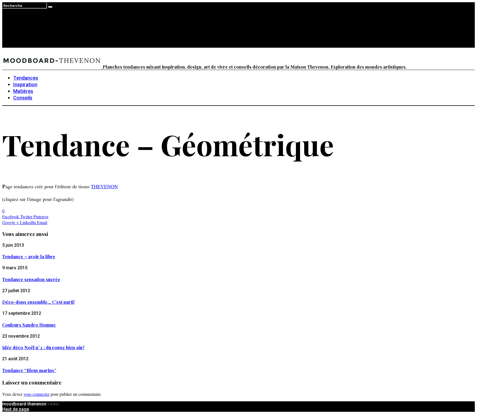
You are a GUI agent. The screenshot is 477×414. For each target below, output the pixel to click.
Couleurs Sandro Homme (29, 325)
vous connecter (36, 394)
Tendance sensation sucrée (31, 279)
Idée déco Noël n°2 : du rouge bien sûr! (43, 347)
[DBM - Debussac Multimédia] (54, 404)
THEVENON (104, 186)
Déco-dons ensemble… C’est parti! (38, 302)
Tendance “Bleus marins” (29, 370)
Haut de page (15, 409)
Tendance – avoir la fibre (28, 256)
